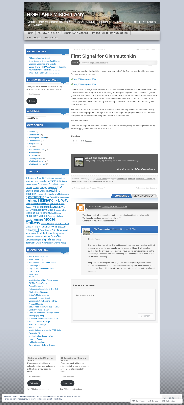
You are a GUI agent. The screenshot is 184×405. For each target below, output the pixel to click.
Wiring (63, 243)
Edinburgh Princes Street (39, 298)
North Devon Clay (36, 259)
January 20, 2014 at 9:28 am (125, 229)
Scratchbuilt (31, 240)
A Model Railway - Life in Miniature (43, 318)
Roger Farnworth (36, 286)
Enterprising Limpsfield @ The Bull (43, 289)
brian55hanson (35, 271)
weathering (55, 243)
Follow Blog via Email (42, 80)
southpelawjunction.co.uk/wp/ (41, 336)
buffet (57, 184)
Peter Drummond (60, 230)
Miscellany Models (76, 33)
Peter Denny (45, 230)
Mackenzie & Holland (144, 179)
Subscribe (34, 383)
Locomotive (61, 210)
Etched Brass (32, 191)
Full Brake (49, 194)
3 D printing (31, 178)
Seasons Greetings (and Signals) (42, 64)
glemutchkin (64, 194)
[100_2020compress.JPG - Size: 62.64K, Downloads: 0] (83, 79)
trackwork (30, 242)
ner (48, 226)
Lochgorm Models (45, 209)
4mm (39, 178)
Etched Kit (45, 191)
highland (131, 179)
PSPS (31, 277)
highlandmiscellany (99, 63)
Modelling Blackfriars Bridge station (43, 280)
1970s (45, 178)
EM (59, 187)
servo (73, 181)
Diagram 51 (52, 188)
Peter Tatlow (31, 233)
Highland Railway (53, 200)
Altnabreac (53, 178)
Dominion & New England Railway (43, 301)
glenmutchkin (121, 179)
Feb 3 (75, 63)
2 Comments (108, 181)
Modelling (38, 220)
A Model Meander (36, 304)
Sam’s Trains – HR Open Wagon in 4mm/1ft (47, 67)
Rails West (33, 274)
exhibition (31, 193)
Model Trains (61, 223)
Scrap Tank (56, 236)
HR (38, 204)
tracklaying (56, 240)
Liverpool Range (35, 339)
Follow (32, 101)
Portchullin (33, 152)
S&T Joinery (35, 236)
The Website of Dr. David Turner (42, 262)
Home (30, 33)
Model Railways (47, 224)
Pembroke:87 (34, 333)
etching (55, 190)
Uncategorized (35, 158)
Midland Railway (55, 213)
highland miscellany (37, 342)
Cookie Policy (56, 399)
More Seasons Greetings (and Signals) (45, 61)
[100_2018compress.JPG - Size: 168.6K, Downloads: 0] (83, 84)
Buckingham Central (37, 138)
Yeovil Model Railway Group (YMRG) (44, 307)
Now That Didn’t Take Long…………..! (45, 70)
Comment (145, 316)
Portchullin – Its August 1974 (110, 33)
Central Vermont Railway (39, 310)
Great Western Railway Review (42, 345)
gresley (66, 197)
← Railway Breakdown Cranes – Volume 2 (88, 50)
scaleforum (45, 236)
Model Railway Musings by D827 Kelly (45, 330)
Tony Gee (33, 155)
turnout (38, 243)
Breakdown (33, 184)
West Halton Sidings (37, 324)
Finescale (41, 194)
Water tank (46, 243)
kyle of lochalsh (41, 206)
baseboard (29, 181)
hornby (34, 204)
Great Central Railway (54, 197)
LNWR (33, 210)
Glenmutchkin (101, 179)
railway (54, 233)
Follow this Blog (48, 33)
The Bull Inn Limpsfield (38, 257)
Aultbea (32, 132)
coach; (36, 187)
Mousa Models (32, 227)
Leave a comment (144, 196)
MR (40, 227)
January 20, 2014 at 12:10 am (114, 206)
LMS (31, 147)
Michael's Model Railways (39, 321)
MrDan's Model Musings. (39, 295)
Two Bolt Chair (35, 327)
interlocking (44, 204)
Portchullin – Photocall (42, 37)
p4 (154, 179)
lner (27, 210)
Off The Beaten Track (38, 283)
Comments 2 (122, 196)
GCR (57, 194)
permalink (98, 181)
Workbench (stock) (37, 164)
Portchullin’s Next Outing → (146, 49)
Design (43, 187)
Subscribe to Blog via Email (40, 359)
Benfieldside (34, 135)
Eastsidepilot (34, 265)
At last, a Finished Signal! (39, 58)
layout (54, 206)
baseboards (40, 181)
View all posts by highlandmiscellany (136, 169)
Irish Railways (55, 204)
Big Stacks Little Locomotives (41, 268)
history (28, 204)
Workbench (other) (36, 161)
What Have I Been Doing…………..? (44, 73)
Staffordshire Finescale (38, 292)
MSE (44, 227)
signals (79, 181)
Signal (38, 240)
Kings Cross (34, 143)
